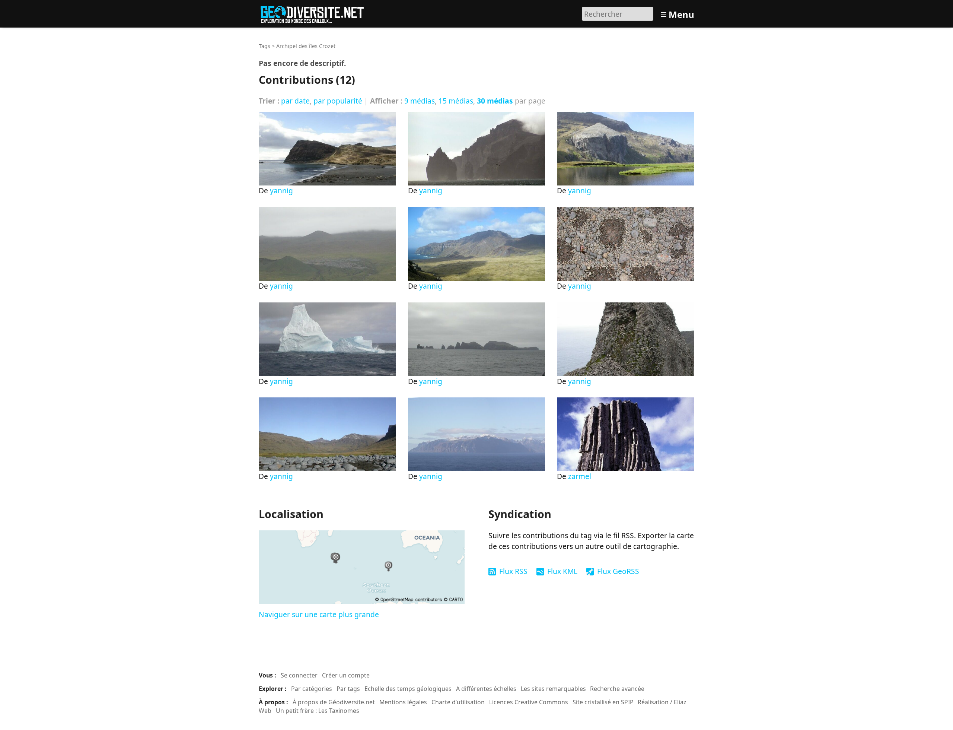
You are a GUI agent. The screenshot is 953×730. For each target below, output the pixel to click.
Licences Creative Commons (528, 702)
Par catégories (311, 689)
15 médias (456, 101)
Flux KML (562, 571)
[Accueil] (315, 13)
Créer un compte (346, 675)
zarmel (579, 476)
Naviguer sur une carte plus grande (319, 614)
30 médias (495, 101)
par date (295, 101)
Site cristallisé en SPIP (603, 702)
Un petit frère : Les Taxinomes (317, 711)
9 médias (419, 101)
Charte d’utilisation (458, 702)
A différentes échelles (486, 689)
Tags (264, 46)
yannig (281, 190)
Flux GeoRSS (618, 571)
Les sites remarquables (553, 689)
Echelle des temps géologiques (408, 689)
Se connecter (299, 675)
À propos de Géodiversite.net (334, 702)
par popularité (337, 101)
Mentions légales (403, 702)
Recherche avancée (617, 689)
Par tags (348, 689)
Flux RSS (513, 571)
